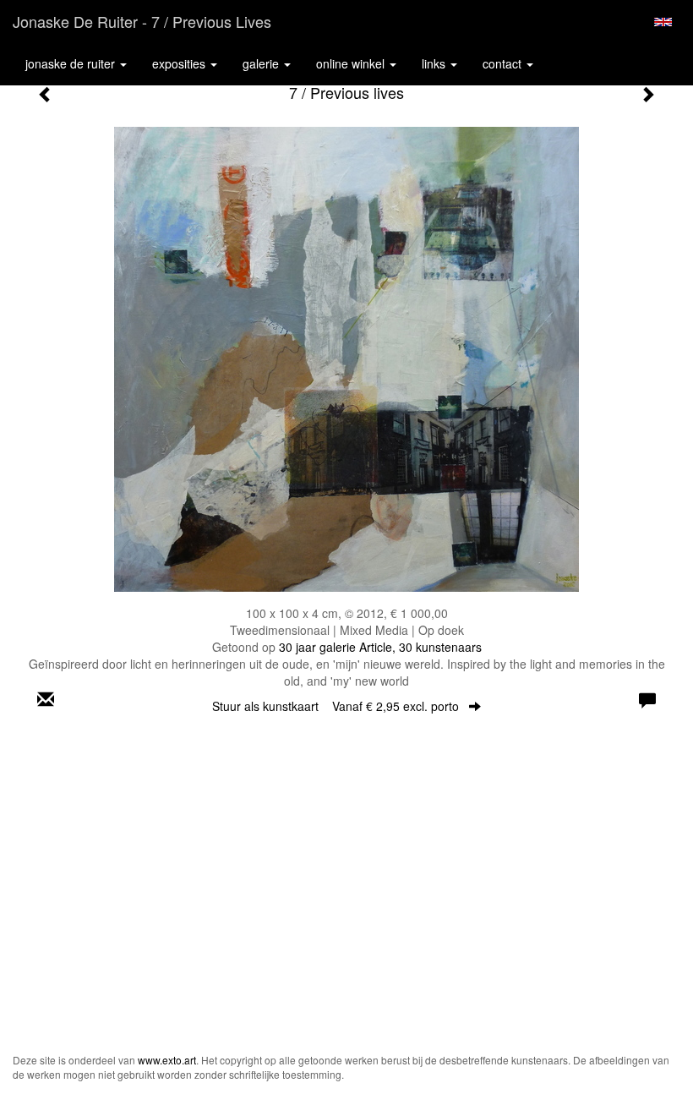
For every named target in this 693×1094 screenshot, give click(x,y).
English (663, 22)
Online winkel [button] (352, 63)
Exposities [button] (180, 63)
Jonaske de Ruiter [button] (71, 63)
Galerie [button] (262, 63)
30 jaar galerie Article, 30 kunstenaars (380, 646)
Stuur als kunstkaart (335, 705)
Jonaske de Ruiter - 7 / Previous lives (142, 21)
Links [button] (435, 63)
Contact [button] (504, 63)
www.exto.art (167, 1060)
